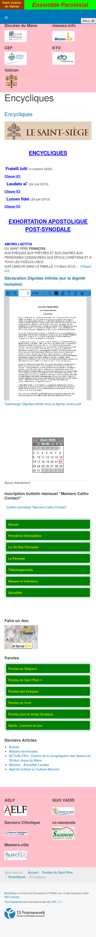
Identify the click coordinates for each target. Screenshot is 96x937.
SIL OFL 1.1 (54, 902)
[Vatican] (11, 76)
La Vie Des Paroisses (23, 547)
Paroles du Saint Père (23, 680)
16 (34, 461)
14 (56, 457)
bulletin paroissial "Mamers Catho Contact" (37, 507)
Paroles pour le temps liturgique (30, 714)
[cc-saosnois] (63, 829)
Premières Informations (24, 535)
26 (47, 466)
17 (38, 461)
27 (52, 466)
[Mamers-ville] (15, 851)
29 (61, 466)
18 (43, 461)
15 (61, 457)
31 (38, 470)
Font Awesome (13, 902)
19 (47, 461)
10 (38, 457)
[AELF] (15, 807)
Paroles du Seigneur (22, 668)
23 (34, 466)
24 (38, 466)
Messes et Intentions (23, 581)
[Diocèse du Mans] (15, 32)
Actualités (15, 592)
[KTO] (63, 54)
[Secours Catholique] (15, 829)
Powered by (24, 913)
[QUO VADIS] (63, 807)
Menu (87, 21)
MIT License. (12, 897)
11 (43, 457)
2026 (52, 440)
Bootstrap (10, 893)
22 (60, 461)
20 (52, 461)
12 (47, 457)
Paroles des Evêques (23, 691)
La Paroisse (16, 558)
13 (52, 457)
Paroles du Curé (19, 702)
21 (56, 461)
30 (34, 470)
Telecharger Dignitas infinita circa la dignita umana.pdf (42, 404)
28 (56, 466)
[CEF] (15, 54)
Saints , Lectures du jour (25, 725)
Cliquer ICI (12, 176)
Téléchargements (20, 570)
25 (43, 466)
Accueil (13, 524)
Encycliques (18, 114)
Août (44, 440)
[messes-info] (63, 32)
